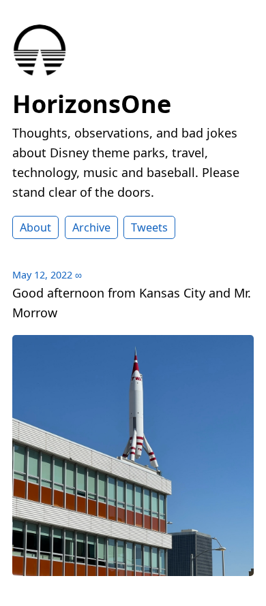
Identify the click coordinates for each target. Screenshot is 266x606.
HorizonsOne (91, 104)
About (35, 227)
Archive (91, 227)
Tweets (149, 227)
